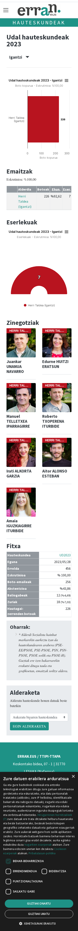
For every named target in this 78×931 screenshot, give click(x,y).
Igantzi (17, 57)
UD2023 (65, 555)
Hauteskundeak (39, 22)
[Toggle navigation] (6, 10)
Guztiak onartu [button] (39, 903)
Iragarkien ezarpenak (38, 845)
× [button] (73, 776)
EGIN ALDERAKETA (29, 726)
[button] (39, 923)
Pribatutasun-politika (42, 853)
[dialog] (39, 851)
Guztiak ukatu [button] (39, 914)
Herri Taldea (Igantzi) (24, 201)
